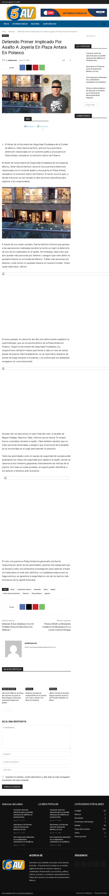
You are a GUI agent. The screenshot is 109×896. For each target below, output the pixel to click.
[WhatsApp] (42, 67)
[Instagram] (93, 2)
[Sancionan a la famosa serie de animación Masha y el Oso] (79, 68)
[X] (97, 2)
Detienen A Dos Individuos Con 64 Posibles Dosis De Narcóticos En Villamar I (17, 627)
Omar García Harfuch (11, 593)
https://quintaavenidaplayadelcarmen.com (40, 647)
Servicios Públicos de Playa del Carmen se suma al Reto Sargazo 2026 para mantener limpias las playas (12, 698)
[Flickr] (89, 864)
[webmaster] (4, 60)
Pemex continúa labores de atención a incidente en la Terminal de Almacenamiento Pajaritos (95, 93)
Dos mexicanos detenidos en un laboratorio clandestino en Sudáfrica (96, 79)
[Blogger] (77, 864)
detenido (37, 589)
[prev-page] (4, 709)
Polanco (26, 593)
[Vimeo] (101, 2)
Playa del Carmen (9, 689)
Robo (46, 589)
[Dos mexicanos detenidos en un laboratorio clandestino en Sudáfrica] (79, 79)
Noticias (12, 31)
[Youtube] (105, 2)
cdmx (12, 589)
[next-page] (8, 709)
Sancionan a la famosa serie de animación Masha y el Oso (95, 69)
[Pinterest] (35, 67)
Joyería (47, 593)
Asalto (53, 589)
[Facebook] (89, 2)
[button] (103, 24)
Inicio (4, 31)
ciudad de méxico (24, 589)
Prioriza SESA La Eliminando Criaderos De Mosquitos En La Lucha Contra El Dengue (56, 627)
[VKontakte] (102, 864)
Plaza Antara (37, 593)
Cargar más (90, 105)
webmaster (12, 60)
